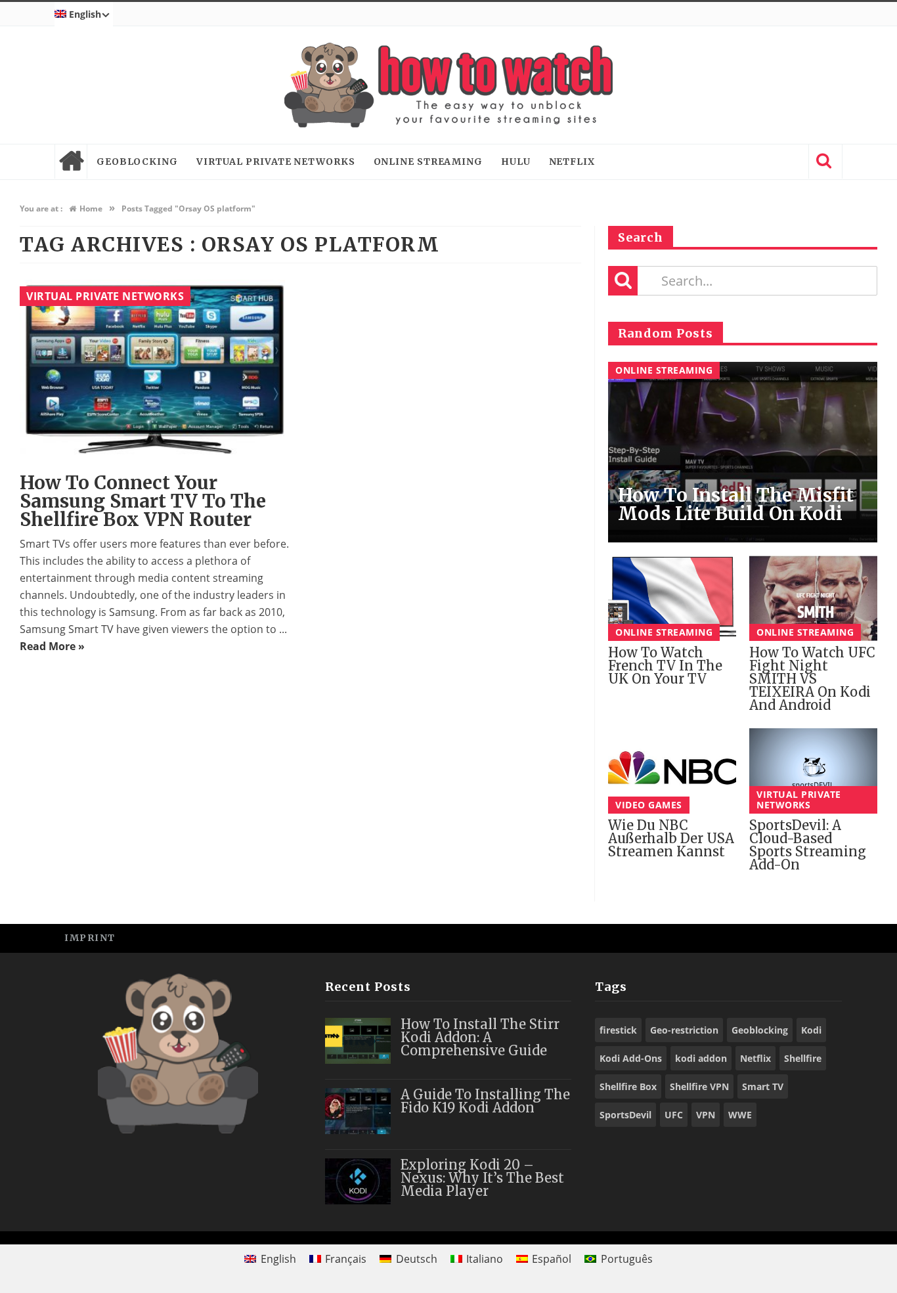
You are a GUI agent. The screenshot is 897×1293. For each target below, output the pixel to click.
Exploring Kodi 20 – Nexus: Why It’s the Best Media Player (482, 1177)
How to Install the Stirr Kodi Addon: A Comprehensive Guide (480, 1037)
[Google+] (796, 937)
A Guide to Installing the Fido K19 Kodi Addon (485, 1101)
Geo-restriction (684, 1030)
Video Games (648, 805)
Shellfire (802, 1058)
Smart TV (762, 1086)
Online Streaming (428, 161)
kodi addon (701, 1058)
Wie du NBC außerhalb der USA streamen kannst (671, 838)
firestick (618, 1030)
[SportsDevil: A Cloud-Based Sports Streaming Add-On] (813, 771)
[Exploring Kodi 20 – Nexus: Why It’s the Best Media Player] (358, 1181)
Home (71, 161)
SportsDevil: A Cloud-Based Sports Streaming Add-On (807, 845)
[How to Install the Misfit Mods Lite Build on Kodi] (742, 452)
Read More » (52, 646)
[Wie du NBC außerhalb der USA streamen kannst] (672, 771)
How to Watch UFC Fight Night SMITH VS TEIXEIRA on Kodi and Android (812, 678)
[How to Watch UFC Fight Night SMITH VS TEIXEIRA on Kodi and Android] (813, 598)
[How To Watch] (448, 85)
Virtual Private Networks (275, 161)
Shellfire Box (628, 1086)
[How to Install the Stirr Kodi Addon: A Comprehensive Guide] (358, 1041)
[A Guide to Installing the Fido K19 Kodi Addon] (358, 1111)
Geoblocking (137, 161)
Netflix (572, 161)
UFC (674, 1114)
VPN (705, 1114)
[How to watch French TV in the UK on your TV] (672, 598)
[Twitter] (766, 937)
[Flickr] (826, 937)
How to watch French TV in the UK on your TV (665, 665)
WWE (740, 1114)
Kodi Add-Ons (631, 1058)
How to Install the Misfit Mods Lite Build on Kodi (736, 504)
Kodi (811, 1030)
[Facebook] (737, 937)
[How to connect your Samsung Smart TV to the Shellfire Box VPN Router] (155, 370)
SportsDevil (625, 1114)
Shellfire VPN (699, 1086)
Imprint (90, 938)
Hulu (516, 161)
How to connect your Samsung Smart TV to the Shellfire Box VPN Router (143, 501)
